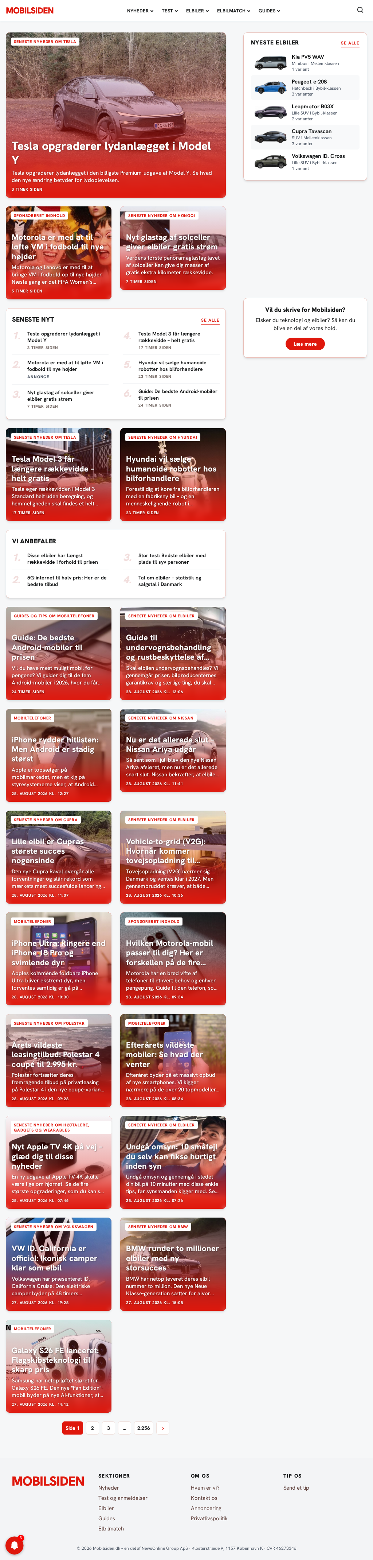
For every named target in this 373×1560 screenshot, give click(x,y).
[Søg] (360, 10)
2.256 (143, 1428)
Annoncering (206, 1508)
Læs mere (305, 344)
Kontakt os (204, 1498)
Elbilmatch (231, 11)
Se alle (210, 320)
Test (167, 11)
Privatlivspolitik (209, 1518)
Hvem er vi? (205, 1487)
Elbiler (195, 11)
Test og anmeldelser (123, 1498)
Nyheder (138, 11)
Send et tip (296, 1487)
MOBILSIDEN (30, 10)
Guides (267, 11)
